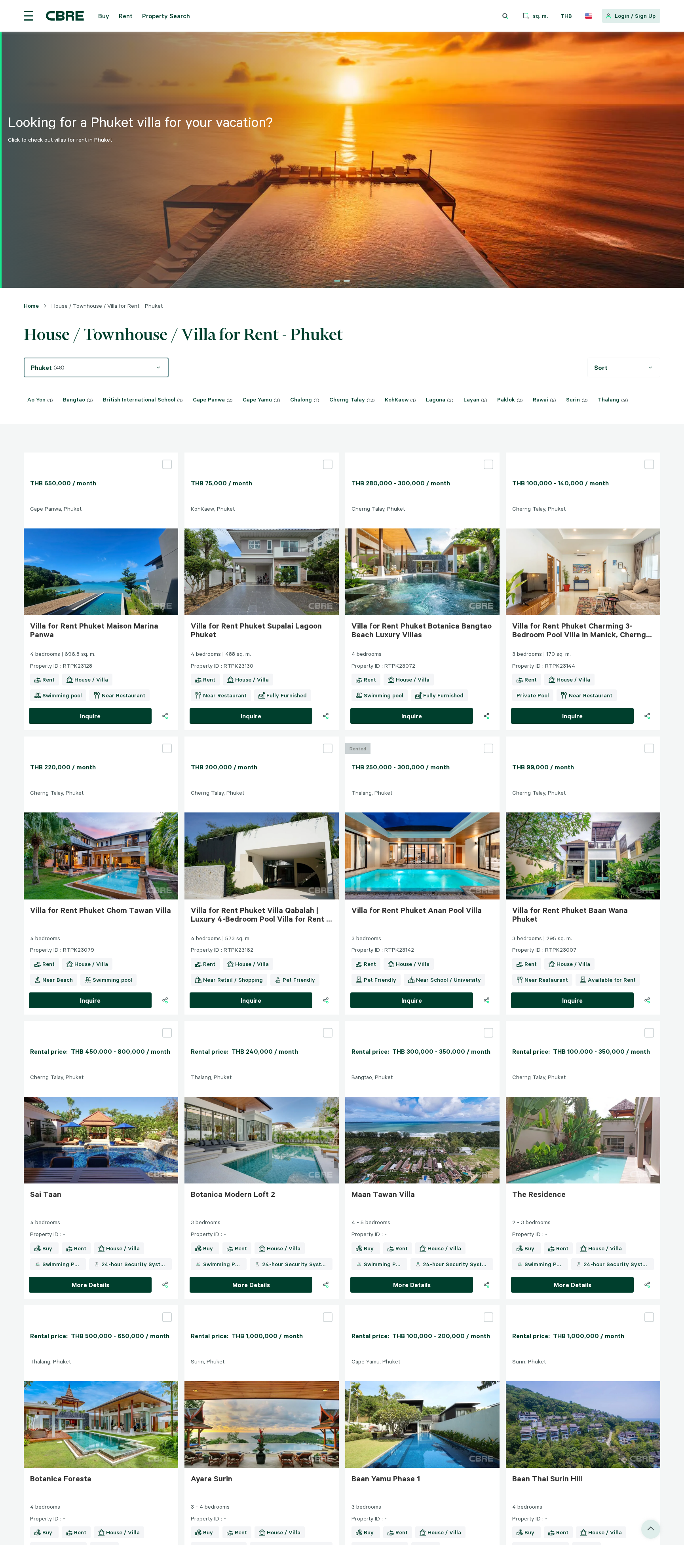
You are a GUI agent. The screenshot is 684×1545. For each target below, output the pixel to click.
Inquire (90, 716)
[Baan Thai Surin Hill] (583, 1308)
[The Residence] (583, 1024)
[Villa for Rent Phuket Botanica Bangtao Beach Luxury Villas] (422, 456)
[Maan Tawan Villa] (422, 1024)
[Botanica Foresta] (101, 1308)
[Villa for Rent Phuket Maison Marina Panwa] (101, 456)
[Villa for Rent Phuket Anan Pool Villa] (422, 740)
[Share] (165, 716)
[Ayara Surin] (261, 1308)
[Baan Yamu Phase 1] (422, 1308)
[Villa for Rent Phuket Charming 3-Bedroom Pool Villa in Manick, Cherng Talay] (583, 456)
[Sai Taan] (101, 1024)
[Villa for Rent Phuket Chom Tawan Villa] (101, 740)
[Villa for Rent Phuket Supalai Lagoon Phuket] (261, 456)
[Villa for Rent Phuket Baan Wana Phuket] (583, 740)
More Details (90, 1285)
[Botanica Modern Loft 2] (261, 1024)
